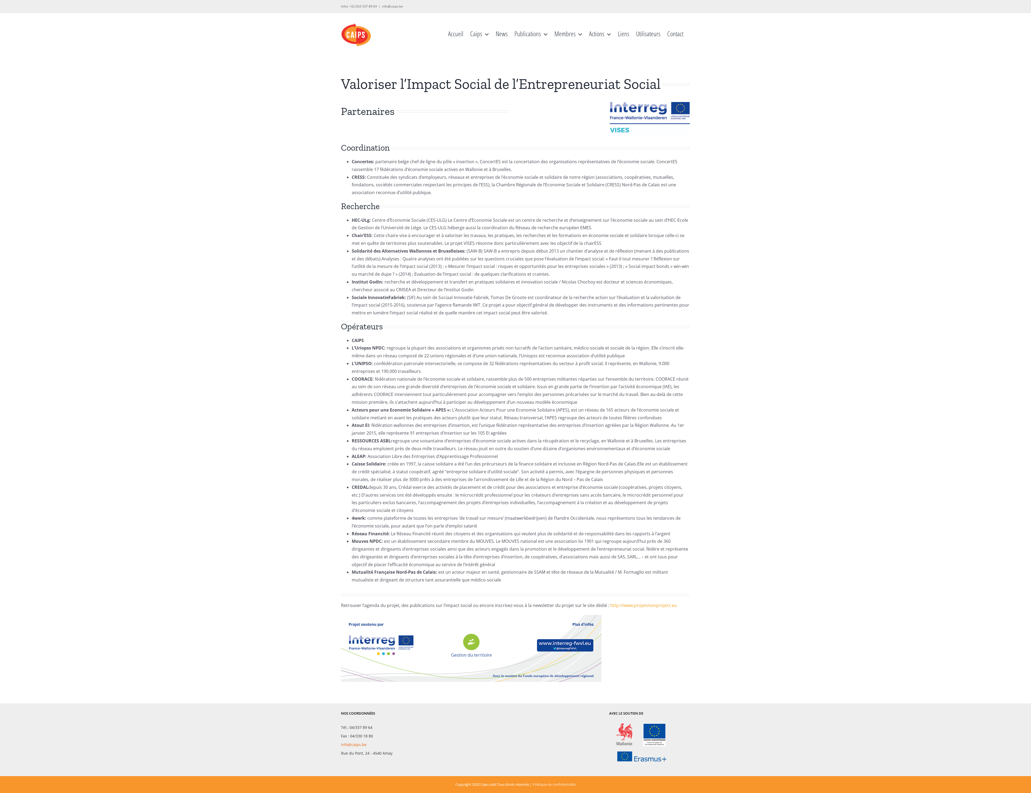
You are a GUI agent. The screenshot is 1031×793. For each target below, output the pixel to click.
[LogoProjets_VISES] (650, 104)
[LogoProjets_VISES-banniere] (471, 617)
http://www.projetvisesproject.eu (643, 605)
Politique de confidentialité (554, 784)
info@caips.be (392, 6)
